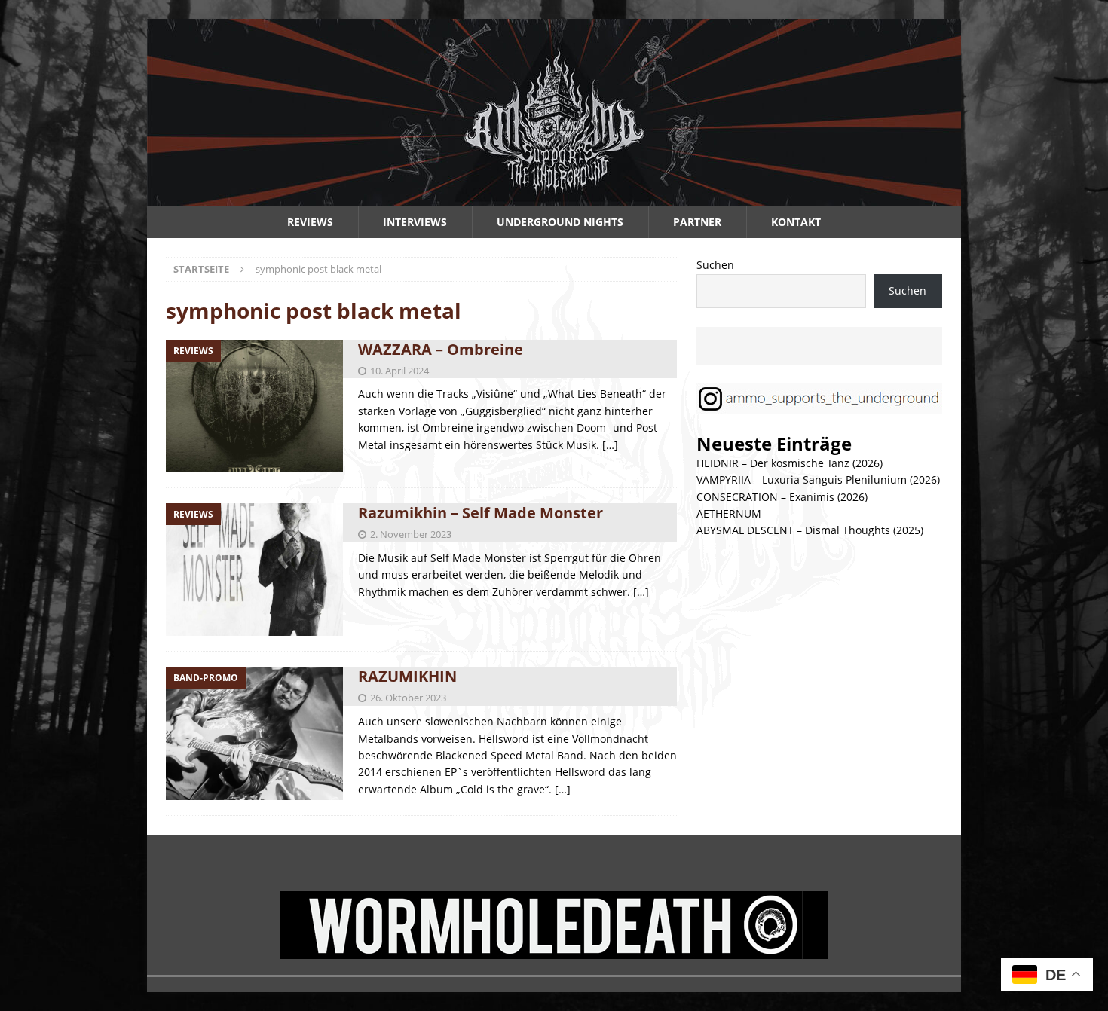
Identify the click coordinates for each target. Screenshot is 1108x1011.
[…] (610, 445)
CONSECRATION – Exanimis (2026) (782, 497)
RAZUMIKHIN (407, 676)
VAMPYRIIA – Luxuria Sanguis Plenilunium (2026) (818, 479)
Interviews (415, 222)
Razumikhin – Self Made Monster (480, 512)
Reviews (310, 222)
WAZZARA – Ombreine (440, 349)
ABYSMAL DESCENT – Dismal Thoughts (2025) (809, 530)
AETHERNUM (728, 513)
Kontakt (796, 222)
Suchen (715, 265)
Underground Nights (560, 222)
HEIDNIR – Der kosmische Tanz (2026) (789, 463)
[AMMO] (554, 198)
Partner (697, 222)
